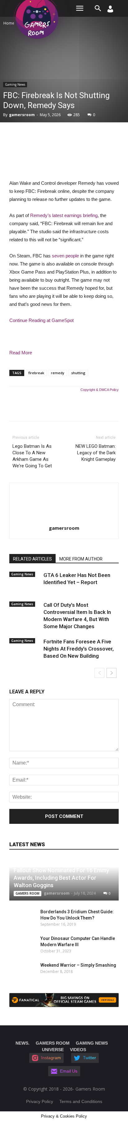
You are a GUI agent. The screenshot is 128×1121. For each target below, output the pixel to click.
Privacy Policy (39, 1101)
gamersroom (22, 114)
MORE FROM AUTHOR (81, 558)
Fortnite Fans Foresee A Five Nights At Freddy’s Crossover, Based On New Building (78, 648)
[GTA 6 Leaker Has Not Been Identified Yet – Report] (24, 580)
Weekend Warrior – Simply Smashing (78, 965)
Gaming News (15, 84)
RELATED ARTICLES (32, 558)
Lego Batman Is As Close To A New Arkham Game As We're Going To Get (32, 456)
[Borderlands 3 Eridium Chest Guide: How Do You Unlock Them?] (21, 918)
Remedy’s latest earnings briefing (64, 215)
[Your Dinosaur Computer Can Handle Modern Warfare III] (18, 944)
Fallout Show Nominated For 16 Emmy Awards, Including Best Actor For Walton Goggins (61, 877)
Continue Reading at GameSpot (41, 320)
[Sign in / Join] (110, 11)
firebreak (36, 372)
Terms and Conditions (80, 1101)
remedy (57, 372)
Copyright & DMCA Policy (99, 390)
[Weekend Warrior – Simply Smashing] (21, 971)
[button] (98, 8)
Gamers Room (27, 893)
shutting (78, 372)
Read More (20, 352)
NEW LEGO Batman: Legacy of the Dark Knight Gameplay (95, 452)
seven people (65, 255)
